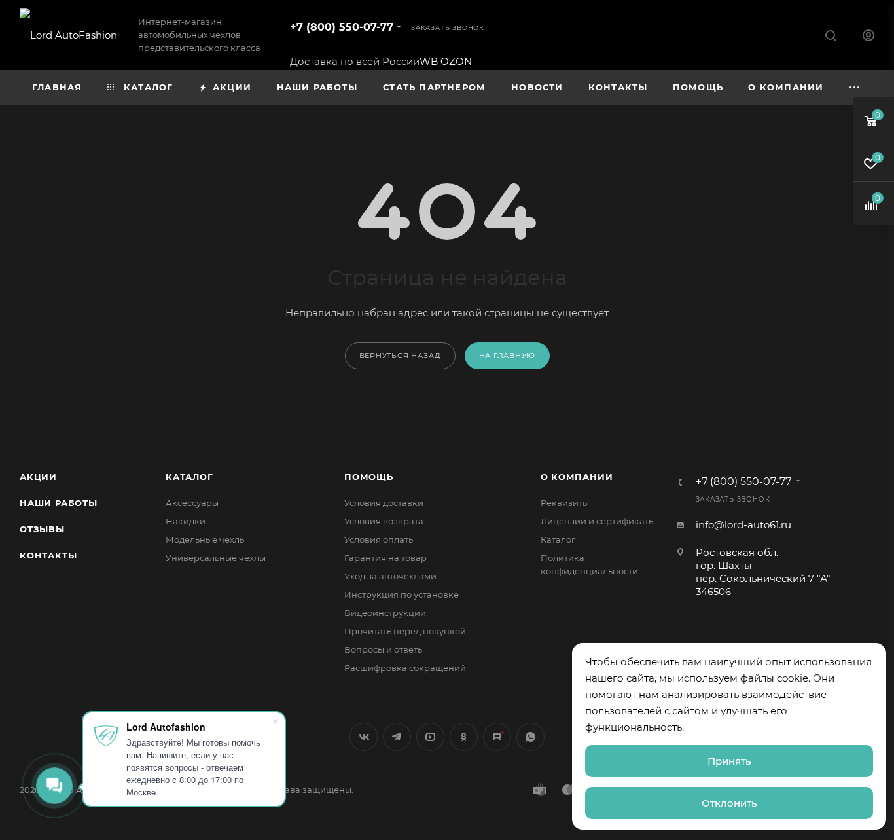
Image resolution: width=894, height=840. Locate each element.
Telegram (397, 737)
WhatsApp (530, 737)
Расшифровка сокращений (405, 668)
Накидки (186, 521)
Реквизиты (565, 503)
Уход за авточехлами (390, 576)
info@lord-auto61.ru (743, 525)
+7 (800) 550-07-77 (341, 27)
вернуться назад (400, 355)
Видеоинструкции (385, 613)
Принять (729, 761)
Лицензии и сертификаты (598, 521)
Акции (38, 476)
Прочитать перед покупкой (405, 631)
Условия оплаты (379, 539)
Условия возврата (383, 521)
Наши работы (59, 503)
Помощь (368, 476)
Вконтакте (363, 737)
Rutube (497, 737)
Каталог (189, 476)
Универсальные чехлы (216, 558)
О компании (577, 476)
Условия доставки (383, 503)
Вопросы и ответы (384, 649)
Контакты (48, 555)
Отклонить (729, 803)
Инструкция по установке (401, 594)
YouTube (430, 737)
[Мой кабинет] (868, 37)
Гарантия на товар (385, 558)
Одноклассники (464, 737)
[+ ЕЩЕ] (855, 87)
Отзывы (42, 529)
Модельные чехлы (206, 539)
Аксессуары (192, 503)
